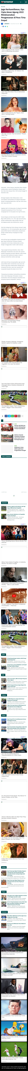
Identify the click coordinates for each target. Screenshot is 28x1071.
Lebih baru (4, 492)
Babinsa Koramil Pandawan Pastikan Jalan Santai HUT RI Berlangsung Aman (19, 437)
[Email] (19, 416)
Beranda (3, 6)
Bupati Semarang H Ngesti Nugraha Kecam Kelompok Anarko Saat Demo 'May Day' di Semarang (15, 882)
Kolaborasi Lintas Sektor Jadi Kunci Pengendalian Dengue (20, 449)
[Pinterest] (15, 416)
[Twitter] (5, 26)
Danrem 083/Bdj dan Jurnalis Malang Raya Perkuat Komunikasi (19, 427)
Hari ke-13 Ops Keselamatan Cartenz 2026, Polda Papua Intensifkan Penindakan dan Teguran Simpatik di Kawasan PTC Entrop (17, 903)
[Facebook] (3, 26)
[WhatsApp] (7, 26)
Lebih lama (23, 492)
